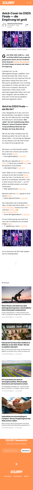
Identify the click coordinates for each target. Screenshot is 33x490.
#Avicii (26, 163)
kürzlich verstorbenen (21, 62)
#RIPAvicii (13, 210)
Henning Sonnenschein (15, 24)
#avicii (13, 207)
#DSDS (15, 154)
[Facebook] (16, 464)
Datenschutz (18, 476)
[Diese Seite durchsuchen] (27, 2)
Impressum (7, 476)
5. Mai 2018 (22, 156)
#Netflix (26, 177)
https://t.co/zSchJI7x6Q (10, 212)
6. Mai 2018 (21, 168)
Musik (4, 9)
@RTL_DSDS (25, 161)
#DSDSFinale (6, 207)
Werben (26, 476)
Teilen (26, 25)
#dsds (10, 224)
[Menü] (30, 2)
